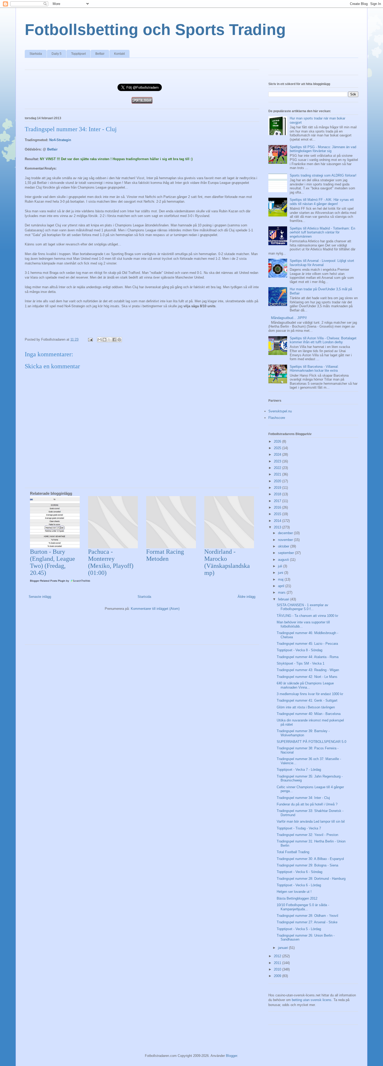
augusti (284, 560)
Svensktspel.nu (280, 411)
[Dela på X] (109, 339)
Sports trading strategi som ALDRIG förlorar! (323, 175)
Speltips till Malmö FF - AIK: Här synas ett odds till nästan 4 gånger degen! (322, 202)
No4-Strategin (60, 140)
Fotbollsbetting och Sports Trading (155, 29)
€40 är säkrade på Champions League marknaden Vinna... (305, 685)
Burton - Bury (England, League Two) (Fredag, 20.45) (52, 562)
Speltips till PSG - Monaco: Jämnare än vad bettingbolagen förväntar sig (323, 149)
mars (282, 592)
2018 (278, 494)
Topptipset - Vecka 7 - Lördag (299, 770)
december (286, 533)
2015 (278, 514)
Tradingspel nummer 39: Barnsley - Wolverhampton (303, 733)
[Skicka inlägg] (90, 339)
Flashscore (276, 418)
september (286, 553)
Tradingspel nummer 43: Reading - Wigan (308, 670)
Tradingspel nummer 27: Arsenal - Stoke (307, 922)
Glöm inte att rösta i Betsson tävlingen (306, 707)
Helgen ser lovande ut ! (294, 892)
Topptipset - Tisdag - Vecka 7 (299, 828)
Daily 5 (56, 54)
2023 (278, 461)
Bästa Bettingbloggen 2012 (297, 898)
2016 (278, 507)
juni (281, 573)
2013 (278, 527)
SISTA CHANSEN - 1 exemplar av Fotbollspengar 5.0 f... (302, 607)
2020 (278, 481)
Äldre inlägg (246, 597)
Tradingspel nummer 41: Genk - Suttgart (307, 700)
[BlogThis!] (104, 339)
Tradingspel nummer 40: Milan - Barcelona (309, 714)
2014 (278, 521)
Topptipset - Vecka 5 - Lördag (299, 929)
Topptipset (78, 54)
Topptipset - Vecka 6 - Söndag (299, 872)
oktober (284, 546)
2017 (278, 501)
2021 (278, 474)
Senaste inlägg (40, 597)
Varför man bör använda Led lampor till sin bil (311, 821)
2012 (278, 956)
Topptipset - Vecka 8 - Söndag (299, 650)
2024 (278, 454)
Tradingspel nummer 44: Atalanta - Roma (307, 657)
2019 (278, 488)
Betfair (99, 54)
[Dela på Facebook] (114, 339)
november (286, 540)
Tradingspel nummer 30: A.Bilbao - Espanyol (310, 859)
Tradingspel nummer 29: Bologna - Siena (307, 865)
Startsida (35, 54)
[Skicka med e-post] (99, 339)
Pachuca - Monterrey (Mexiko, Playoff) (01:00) (110, 562)
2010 (278, 969)
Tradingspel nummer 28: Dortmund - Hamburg (311, 879)
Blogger (231, 1056)
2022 (278, 468)
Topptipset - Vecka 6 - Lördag (299, 885)
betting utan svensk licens (311, 1000)
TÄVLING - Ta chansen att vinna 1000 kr (307, 616)
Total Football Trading (293, 852)
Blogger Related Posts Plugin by (50, 580)
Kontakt (119, 54)
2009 (278, 976)
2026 (278, 441)
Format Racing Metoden (165, 555)
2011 (278, 963)
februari (284, 599)
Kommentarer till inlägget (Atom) (155, 609)
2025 (278, 448)
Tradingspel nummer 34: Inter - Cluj (303, 798)
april (281, 586)
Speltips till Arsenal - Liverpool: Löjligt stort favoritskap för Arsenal (322, 263)
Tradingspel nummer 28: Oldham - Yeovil (307, 916)
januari (283, 948)
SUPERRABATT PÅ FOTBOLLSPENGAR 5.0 (311, 742)
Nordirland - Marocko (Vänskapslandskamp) (227, 562)
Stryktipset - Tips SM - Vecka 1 (300, 663)
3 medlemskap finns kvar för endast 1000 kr (310, 694)
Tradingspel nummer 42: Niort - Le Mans (307, 677)
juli (280, 566)
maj (281, 579)
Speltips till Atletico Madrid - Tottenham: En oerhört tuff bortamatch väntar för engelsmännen (322, 232)
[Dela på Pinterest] (119, 339)
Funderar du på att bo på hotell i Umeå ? (307, 804)
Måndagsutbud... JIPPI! (289, 318)
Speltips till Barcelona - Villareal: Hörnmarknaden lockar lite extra (314, 369)
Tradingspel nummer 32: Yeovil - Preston (307, 835)
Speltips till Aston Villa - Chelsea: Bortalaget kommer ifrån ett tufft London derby (323, 340)
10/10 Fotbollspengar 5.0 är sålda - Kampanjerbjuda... (303, 907)
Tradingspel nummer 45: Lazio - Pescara (307, 644)
